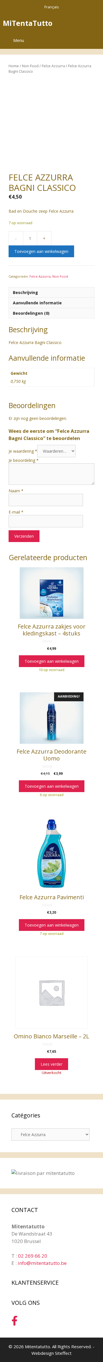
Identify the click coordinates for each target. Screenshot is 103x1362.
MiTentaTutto (27, 23)
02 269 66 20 (32, 1255)
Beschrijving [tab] (25, 292)
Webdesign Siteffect (51, 1353)
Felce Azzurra (53, 65)
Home (14, 65)
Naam (16, 490)
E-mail (16, 512)
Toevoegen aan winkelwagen (41, 251)
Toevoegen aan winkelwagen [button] (52, 661)
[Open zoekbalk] (79, 23)
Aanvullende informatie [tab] (37, 303)
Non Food (30, 65)
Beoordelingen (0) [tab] (31, 313)
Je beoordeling (24, 460)
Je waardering (23, 451)
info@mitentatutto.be (42, 1263)
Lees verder (51, 1064)
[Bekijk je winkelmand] (95, 23)
